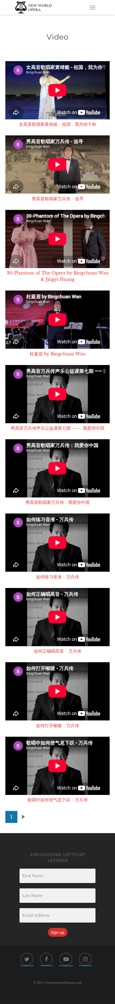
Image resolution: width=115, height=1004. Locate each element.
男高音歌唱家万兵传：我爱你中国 (57, 502)
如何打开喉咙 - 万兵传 (57, 725)
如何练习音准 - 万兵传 (57, 576)
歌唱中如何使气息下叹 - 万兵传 (58, 799)
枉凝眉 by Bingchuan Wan (58, 353)
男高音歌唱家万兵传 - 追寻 (57, 198)
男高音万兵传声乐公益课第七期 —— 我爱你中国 (57, 428)
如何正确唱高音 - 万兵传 (57, 651)
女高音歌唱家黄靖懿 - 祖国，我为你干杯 (57, 124)
